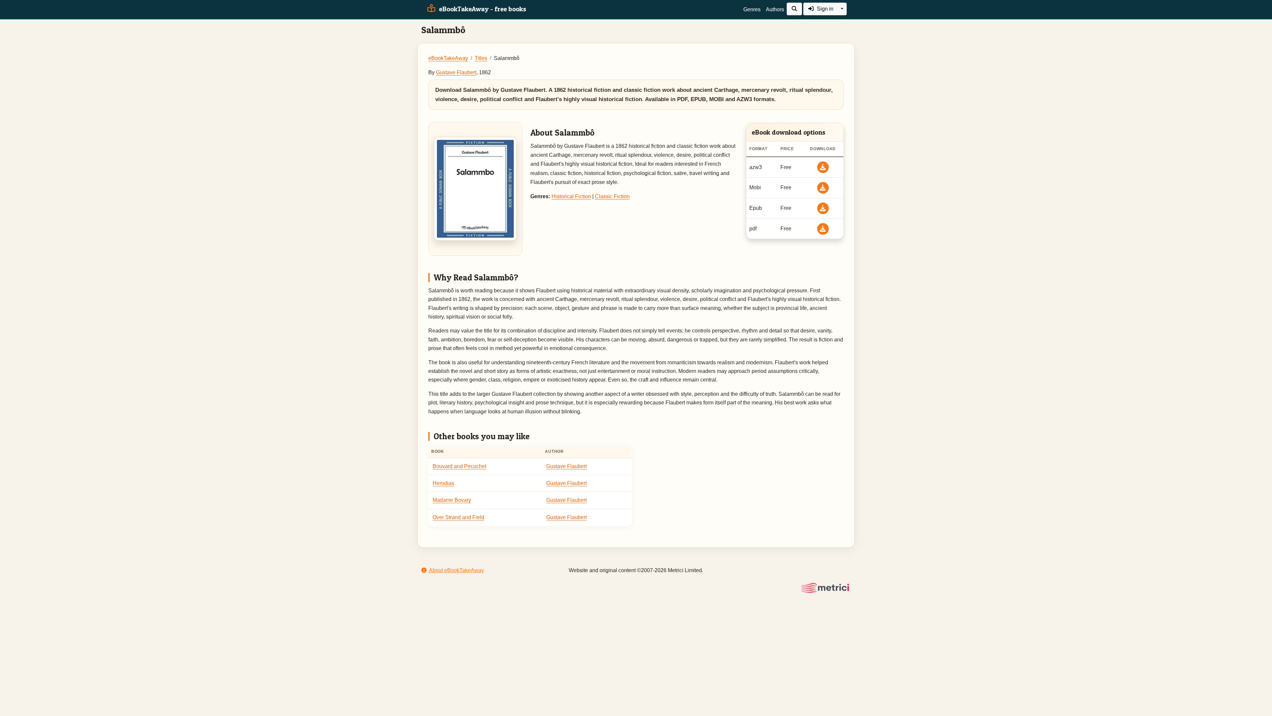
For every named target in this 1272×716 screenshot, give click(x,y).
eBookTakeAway (448, 58)
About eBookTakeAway (456, 570)
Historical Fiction (571, 196)
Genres (752, 9)
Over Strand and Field (458, 517)
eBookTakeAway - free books (481, 9)
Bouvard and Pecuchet (459, 466)
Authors (775, 9)
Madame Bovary (452, 500)
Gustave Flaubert (456, 72)
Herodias (443, 483)
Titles (481, 58)
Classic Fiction (612, 196)
